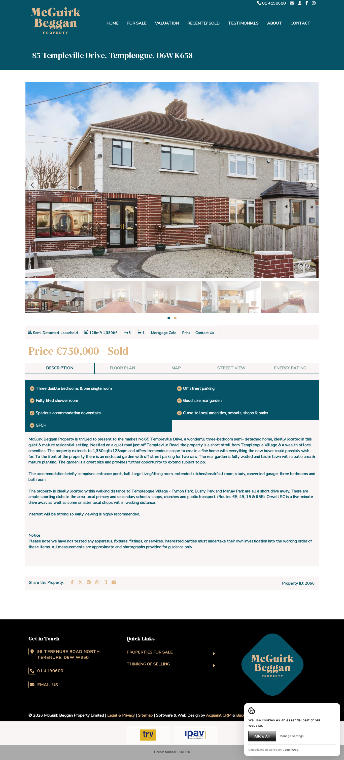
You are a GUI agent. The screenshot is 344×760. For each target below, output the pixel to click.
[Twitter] (80, 582)
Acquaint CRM (218, 715)
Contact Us (204, 332)
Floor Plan (122, 368)
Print (186, 332)
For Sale (137, 23)
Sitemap (145, 715)
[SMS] (105, 582)
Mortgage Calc (163, 332)
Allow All (262, 736)
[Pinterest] (88, 582)
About (274, 23)
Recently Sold (203, 23)
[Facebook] (306, 3)
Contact (301, 23)
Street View (231, 368)
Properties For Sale (150, 652)
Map (176, 368)
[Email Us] (292, 3)
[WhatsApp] (97, 582)
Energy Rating (290, 368)
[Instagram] (314, 3)
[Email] (113, 582)
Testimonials (243, 23)
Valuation (167, 23)
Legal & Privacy (121, 715)
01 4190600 (273, 3)
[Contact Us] (299, 3)
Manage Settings (291, 736)
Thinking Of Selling (148, 664)
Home (113, 23)
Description (59, 368)
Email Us (47, 685)
